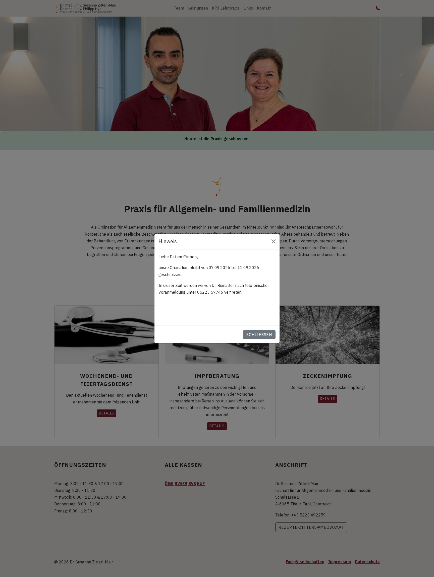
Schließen (259, 334)
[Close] (273, 241)
